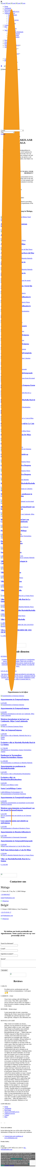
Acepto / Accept (9, 1165)
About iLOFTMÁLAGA (11, 1112)
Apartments (7, 1108)
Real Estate (7, 1110)
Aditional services (9, 1113)
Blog (5, 1117)
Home (6, 1106)
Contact (6, 1115)
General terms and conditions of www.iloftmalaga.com (13, 1137)
